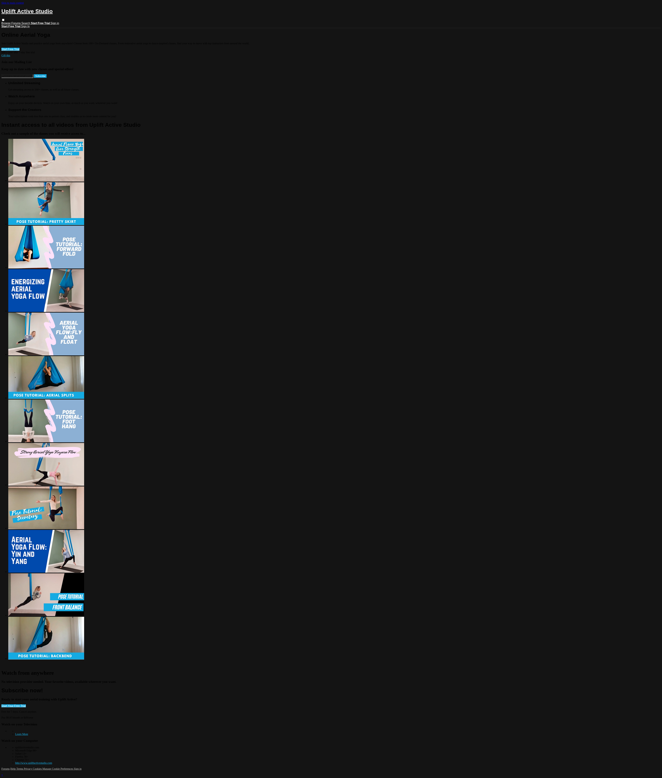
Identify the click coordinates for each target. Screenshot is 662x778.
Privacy (28, 768)
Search (26, 23)
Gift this (5, 55)
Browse (6, 23)
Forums (16, 23)
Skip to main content (12, 2)
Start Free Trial (10, 49)
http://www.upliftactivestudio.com (33, 762)
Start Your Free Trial (13, 705)
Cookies (37, 768)
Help (13, 768)
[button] (3, 20)
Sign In (25, 26)
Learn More (21, 734)
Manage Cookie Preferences (58, 768)
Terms (20, 768)
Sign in (55, 23)
